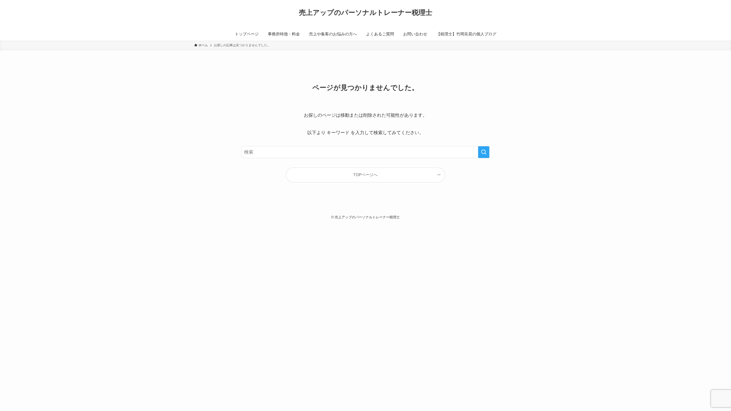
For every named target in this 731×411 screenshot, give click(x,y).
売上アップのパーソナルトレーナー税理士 (365, 12)
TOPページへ (365, 174)
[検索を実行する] (483, 152)
